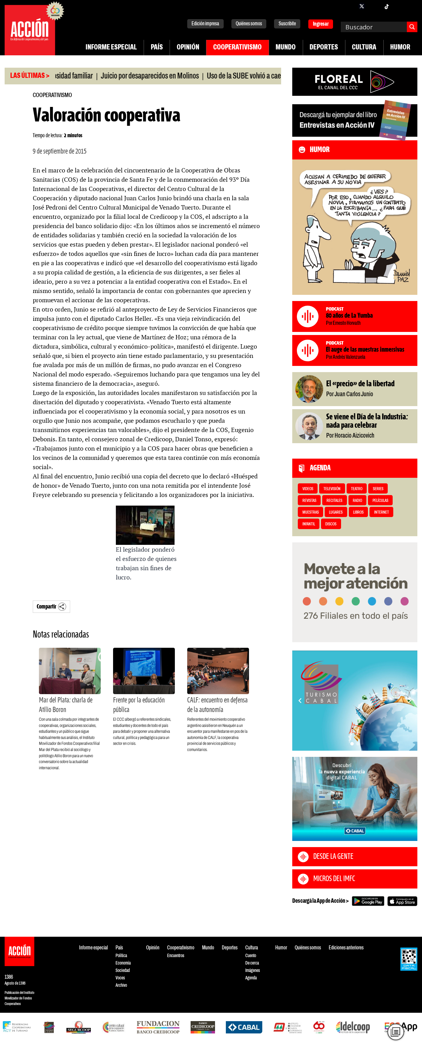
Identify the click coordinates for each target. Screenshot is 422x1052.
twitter (361, 6)
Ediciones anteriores (346, 948)
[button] (352, 743)
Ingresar (321, 24)
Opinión (188, 47)
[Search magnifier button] (412, 27)
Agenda (251, 978)
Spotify (411, 6)
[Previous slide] (300, 700)
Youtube (399, 6)
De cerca (252, 963)
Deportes (324, 47)
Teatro (356, 489)
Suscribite (287, 24)
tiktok (386, 6)
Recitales (334, 501)
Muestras (310, 513)
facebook (349, 6)
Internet (381, 513)
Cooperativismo (237, 47)
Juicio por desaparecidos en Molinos (128, 76)
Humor (400, 47)
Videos (307, 489)
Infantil (308, 524)
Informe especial (111, 47)
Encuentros (175, 955)
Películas (380, 501)
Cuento (250, 955)
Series (378, 489)
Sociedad (123, 970)
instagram (374, 6)
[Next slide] (409, 700)
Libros (358, 513)
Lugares (336, 513)
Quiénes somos (249, 24)
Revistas (309, 501)
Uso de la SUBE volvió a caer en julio (233, 76)
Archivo (121, 985)
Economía (123, 963)
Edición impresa (205, 24)
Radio (357, 501)
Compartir (46, 607)
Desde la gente (333, 856)
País (157, 47)
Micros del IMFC (334, 879)
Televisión (331, 489)
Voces (120, 978)
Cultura (364, 47)
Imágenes (252, 970)
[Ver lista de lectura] (395, 1032)
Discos (330, 524)
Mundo (286, 47)
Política (121, 955)
